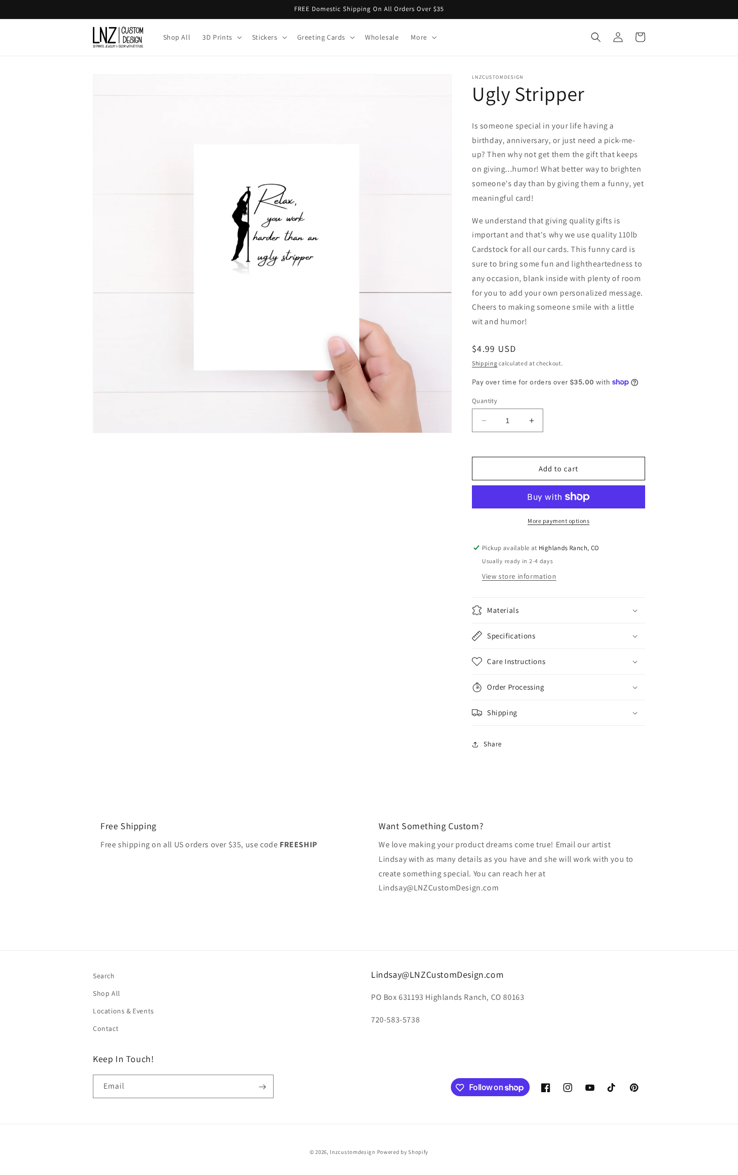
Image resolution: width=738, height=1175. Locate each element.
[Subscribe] (262, 1087)
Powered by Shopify (403, 1151)
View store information (519, 576)
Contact (105, 1028)
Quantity (484, 401)
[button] (220, 37)
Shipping (485, 363)
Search (104, 975)
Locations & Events (123, 1011)
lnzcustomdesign (353, 1151)
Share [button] (492, 743)
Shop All (106, 993)
